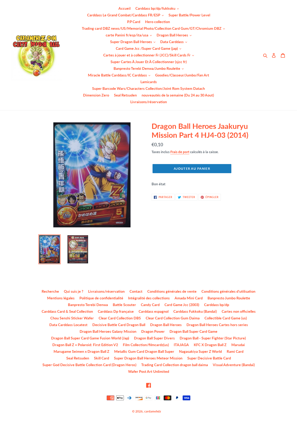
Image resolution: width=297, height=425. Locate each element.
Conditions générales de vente (172, 291)
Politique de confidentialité (101, 298)
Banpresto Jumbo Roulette (228, 298)
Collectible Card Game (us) (225, 318)
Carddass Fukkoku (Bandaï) (195, 311)
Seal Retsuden (77, 358)
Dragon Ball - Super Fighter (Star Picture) (213, 338)
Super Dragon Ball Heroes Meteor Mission (148, 358)
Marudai (238, 344)
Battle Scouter (124, 304)
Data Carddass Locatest (68, 324)
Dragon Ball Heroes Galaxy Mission (108, 331)
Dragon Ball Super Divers (154, 338)
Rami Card (235, 351)
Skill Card (101, 358)
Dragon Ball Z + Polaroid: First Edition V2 (85, 344)
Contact (136, 291)
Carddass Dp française (116, 311)
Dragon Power (153, 331)
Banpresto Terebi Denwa (88, 304)
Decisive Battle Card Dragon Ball (118, 324)
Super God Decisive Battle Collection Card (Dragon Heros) (89, 364)
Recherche (50, 291)
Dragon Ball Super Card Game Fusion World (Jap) (90, 338)
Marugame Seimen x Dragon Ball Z (81, 351)
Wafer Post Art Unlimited (148, 371)
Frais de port (179, 152)
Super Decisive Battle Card (209, 358)
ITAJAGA (181, 344)
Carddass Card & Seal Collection (67, 311)
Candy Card (150, 304)
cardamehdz (152, 411)
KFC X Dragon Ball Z (210, 344)
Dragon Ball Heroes (166, 324)
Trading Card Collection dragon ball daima (174, 364)
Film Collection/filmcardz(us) (146, 344)
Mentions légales (61, 298)
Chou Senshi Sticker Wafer (72, 318)
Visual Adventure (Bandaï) (234, 364)
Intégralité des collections (149, 298)
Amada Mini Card (189, 298)
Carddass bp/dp (216, 304)
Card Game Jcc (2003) (181, 304)
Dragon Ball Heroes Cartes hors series (217, 324)
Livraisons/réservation (106, 291)
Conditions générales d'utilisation (228, 291)
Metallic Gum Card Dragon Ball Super (144, 351)
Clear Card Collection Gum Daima (173, 318)
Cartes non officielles (239, 311)
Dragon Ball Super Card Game (193, 331)
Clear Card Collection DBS (120, 318)
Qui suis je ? (73, 291)
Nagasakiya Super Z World (200, 351)
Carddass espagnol (154, 311)
